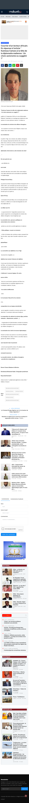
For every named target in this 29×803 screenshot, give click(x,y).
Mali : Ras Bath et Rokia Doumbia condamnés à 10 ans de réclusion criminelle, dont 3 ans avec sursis (19, 716)
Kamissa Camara (9, 391)
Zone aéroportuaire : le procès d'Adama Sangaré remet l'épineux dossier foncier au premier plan (20, 726)
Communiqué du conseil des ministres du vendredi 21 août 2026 (15, 650)
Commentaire (4, 516)
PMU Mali (8, 16)
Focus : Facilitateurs (18, 696)
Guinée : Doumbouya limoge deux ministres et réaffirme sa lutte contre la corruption (15, 629)
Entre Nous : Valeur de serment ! (19, 689)
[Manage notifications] (26, 796)
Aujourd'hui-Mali (15, 435)
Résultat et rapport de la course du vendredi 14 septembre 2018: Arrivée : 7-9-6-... (14, 417)
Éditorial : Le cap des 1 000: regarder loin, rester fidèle (19, 587)
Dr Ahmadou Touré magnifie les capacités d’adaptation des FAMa (19, 579)
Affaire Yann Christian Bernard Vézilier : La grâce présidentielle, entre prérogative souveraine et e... (19, 444)
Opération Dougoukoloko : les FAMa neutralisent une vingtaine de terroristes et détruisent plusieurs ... (19, 756)
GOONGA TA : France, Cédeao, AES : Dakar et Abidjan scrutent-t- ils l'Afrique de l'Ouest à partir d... (19, 663)
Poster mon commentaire (8, 534)
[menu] (2, 12)
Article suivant (13, 414)
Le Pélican (15, 574)
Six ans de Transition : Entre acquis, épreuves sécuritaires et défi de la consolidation (20, 682)
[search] (27, 12)
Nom (2, 503)
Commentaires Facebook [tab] (17, 499)
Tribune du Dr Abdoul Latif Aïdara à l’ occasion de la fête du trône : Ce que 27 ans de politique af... (20, 432)
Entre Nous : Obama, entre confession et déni (19, 673)
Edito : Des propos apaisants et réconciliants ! (18, 595)
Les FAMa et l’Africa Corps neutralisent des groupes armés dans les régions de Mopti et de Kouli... (15, 644)
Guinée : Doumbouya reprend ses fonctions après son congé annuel (20, 736)
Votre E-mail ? (4, 510)
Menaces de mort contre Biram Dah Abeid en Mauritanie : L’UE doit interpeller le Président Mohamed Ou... (19, 456)
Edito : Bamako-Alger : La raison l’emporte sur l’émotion (19, 603)
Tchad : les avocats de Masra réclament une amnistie (12, 622)
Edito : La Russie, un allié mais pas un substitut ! (19, 571)
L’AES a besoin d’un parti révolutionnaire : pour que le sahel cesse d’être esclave (20, 475)
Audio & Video (22, 16)
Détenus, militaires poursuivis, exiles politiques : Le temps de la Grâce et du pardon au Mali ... (15, 636)
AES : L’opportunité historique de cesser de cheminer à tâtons (18, 466)
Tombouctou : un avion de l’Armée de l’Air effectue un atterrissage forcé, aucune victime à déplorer (20, 745)
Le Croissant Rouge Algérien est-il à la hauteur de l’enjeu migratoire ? (14, 411)
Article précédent (15, 408)
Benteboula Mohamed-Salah (12, 388)
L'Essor (13, 449)
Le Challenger (14, 460)
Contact (3, 799)
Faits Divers (15, 16)
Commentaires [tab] (5, 499)
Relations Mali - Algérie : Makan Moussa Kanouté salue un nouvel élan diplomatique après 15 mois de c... (19, 486)
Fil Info (2, 16)
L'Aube (14, 698)
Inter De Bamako (16, 590)
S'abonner (24, 789)
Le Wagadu (15, 730)
